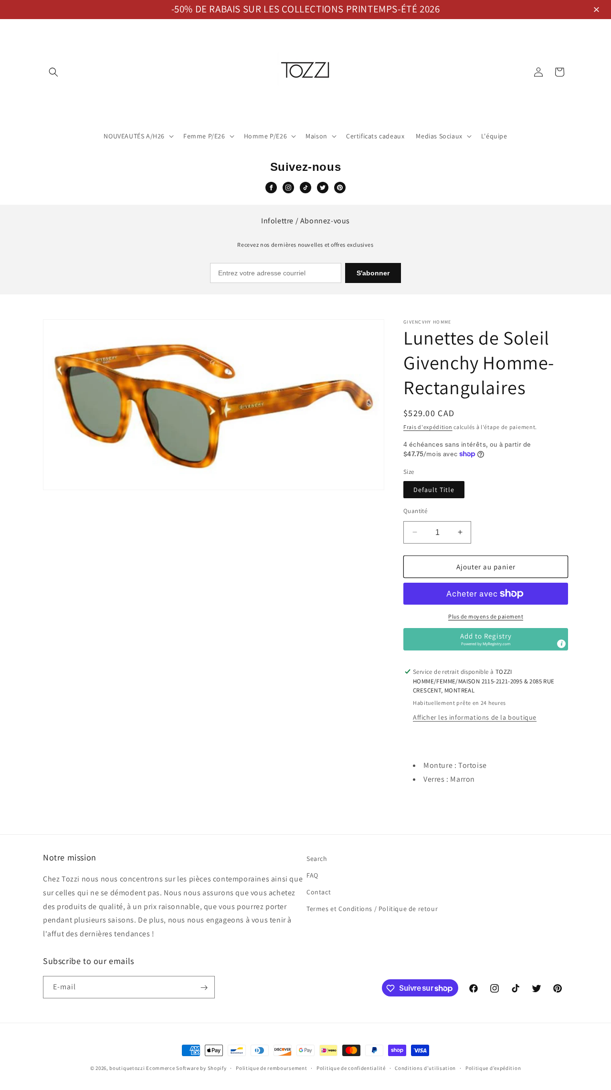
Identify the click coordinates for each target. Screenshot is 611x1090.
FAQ (312, 875)
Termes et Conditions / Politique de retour (372, 908)
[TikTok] (305, 187)
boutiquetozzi (127, 1068)
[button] (597, 10)
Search (316, 858)
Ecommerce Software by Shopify (186, 1068)
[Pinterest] (340, 187)
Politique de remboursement (271, 1067)
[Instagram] (288, 187)
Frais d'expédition (428, 426)
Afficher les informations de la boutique (475, 717)
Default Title (433, 489)
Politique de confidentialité (351, 1067)
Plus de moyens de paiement (485, 616)
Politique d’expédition (493, 1067)
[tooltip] (561, 643)
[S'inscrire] (203, 987)
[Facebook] (271, 187)
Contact (318, 892)
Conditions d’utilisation (425, 1067)
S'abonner (373, 273)
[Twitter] (322, 187)
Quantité (415, 510)
